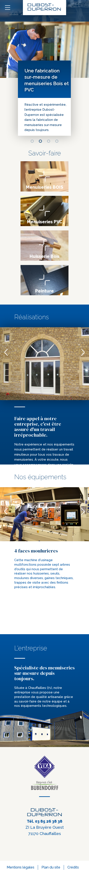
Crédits (73, 867)
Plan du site (50, 867)
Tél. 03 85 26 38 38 (44, 821)
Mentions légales (20, 867)
